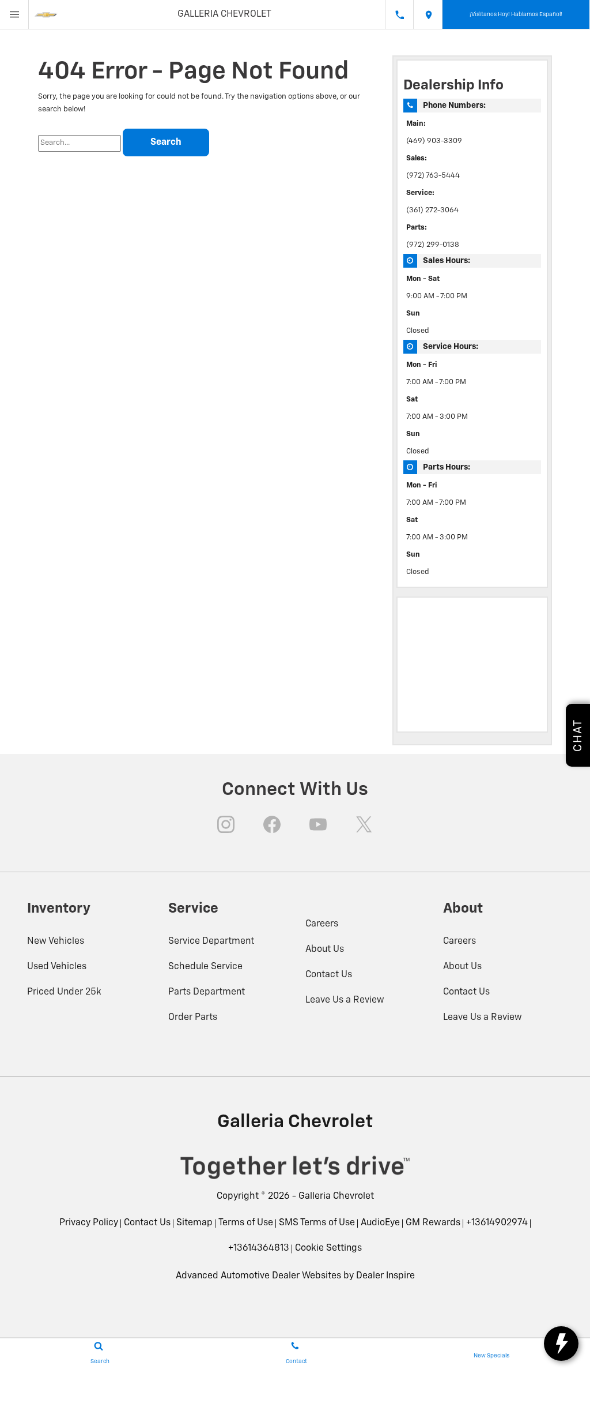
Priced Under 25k (64, 992)
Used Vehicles (56, 966)
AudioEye (380, 1223)
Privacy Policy (88, 1223)
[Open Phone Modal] (399, 14)
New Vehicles (55, 941)
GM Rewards (433, 1223)
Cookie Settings (328, 1248)
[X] (364, 824)
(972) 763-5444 (433, 175)
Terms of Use (245, 1223)
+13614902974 (497, 1223)
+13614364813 (258, 1248)
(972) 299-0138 (432, 245)
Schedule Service (205, 966)
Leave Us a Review (344, 1000)
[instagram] (226, 824)
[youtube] (318, 824)
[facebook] (272, 824)
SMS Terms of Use (317, 1223)
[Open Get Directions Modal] (428, 14)
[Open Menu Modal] (14, 14)
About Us (324, 949)
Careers (321, 924)
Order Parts (192, 1017)
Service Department (211, 941)
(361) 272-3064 (432, 210)
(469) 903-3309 (434, 141)
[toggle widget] (561, 1343)
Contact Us (328, 975)
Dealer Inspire (385, 1276)
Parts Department (206, 992)
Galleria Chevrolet (336, 1196)
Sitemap (194, 1223)
